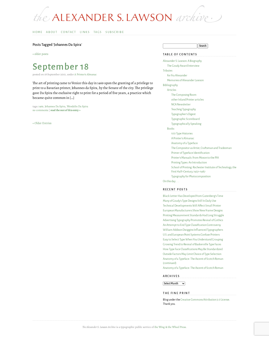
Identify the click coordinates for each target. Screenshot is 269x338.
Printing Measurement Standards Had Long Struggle (193, 215)
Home (37, 32)
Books (170, 128)
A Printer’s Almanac (85, 74)
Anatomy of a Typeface (184, 143)
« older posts (40, 54)
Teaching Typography (183, 109)
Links (85, 32)
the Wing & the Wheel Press (170, 327)
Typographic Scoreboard (185, 119)
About (51, 32)
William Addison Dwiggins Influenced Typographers (193, 229)
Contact (68, 32)
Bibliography (170, 85)
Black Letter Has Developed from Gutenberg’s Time (193, 195)
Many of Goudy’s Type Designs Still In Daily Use (189, 200)
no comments (40, 110)
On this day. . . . (171, 181)
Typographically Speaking (186, 123)
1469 (40, 106)
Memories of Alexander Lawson (185, 80)
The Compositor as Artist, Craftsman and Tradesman (201, 148)
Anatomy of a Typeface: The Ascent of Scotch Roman (193, 267)
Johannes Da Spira (55, 106)
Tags (98, 32)
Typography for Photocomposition (191, 176)
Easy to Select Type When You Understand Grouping (193, 239)
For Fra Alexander (177, 75)
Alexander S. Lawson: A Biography (182, 60)
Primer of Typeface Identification (190, 152)
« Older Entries (42, 123)
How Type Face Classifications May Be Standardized (193, 249)
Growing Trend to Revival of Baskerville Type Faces (192, 244)
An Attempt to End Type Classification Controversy (192, 225)
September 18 (61, 67)
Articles (171, 89)
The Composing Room (183, 94)
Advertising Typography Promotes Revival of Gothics (193, 220)
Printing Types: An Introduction (189, 162)
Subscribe (114, 32)
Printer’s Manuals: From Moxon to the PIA (195, 157)
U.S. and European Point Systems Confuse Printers (191, 234)
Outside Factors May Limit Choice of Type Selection (192, 254)
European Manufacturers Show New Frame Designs (193, 210)
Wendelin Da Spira (77, 106)
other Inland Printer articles (187, 99)
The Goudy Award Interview (183, 65)
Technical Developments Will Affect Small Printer (192, 205)
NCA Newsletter (181, 104)
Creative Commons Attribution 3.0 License (205, 299)
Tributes (167, 70)
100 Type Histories (182, 133)
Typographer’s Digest (183, 114)
